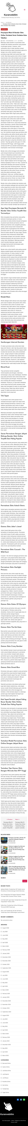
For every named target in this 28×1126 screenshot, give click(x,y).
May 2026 (4, 939)
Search (3, 878)
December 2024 (6, 1001)
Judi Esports (5, 1074)
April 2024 (5, 1030)
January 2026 (5, 953)
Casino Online (6, 1067)
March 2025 (5, 990)
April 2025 (5, 986)
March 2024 (5, 1033)
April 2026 (5, 942)
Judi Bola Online (6, 1070)
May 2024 (5, 1026)
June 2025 (5, 979)
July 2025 (4, 975)
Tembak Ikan (5, 1088)
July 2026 (4, 931)
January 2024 (5, 1041)
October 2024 (6, 1008)
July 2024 (5, 1019)
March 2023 (5, 1055)
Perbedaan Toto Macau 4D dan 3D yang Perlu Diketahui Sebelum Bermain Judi (17, 839)
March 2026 (5, 946)
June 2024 (5, 1022)
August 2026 (5, 928)
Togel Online (5, 1092)
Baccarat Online (6, 1063)
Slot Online (5, 1085)
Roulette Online (6, 1081)
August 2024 (5, 1015)
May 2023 (4, 1048)
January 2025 (5, 997)
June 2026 (5, 935)
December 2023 (6, 1044)
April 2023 (5, 1052)
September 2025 (6, 968)
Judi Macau (4, 29)
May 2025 (4, 982)
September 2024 (6, 1011)
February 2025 (6, 993)
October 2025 (5, 964)
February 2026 (6, 949)
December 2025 (6, 957)
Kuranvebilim (11, 15)
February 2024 (6, 1037)
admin (3, 40)
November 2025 (6, 960)
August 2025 (5, 971)
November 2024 (6, 1004)
